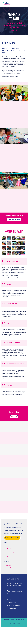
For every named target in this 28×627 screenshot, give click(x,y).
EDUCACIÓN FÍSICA (12, 304)
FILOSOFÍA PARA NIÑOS (14, 343)
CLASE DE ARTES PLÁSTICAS (15, 364)
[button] (14, 219)
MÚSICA (9, 385)
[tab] (14, 261)
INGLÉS (9, 284)
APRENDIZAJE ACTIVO (13, 261)
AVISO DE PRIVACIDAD (14, 624)
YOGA (8, 323)
